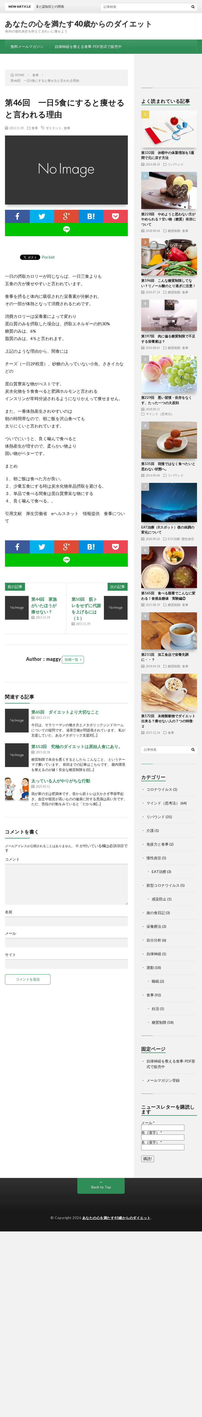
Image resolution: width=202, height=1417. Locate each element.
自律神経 (154, 954)
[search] (193, 7)
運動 (150, 967)
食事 (35, 127)
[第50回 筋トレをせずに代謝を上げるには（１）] (116, 608)
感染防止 (159, 899)
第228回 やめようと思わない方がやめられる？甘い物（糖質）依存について (168, 219)
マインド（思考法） (160, 413)
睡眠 (155, 981)
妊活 (155, 1008)
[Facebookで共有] (17, 216)
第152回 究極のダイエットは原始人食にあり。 (77, 746)
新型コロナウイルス (163, 885)
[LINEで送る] (66, 229)
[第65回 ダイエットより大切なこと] (17, 720)
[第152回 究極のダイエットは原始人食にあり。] (17, 755)
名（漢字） (151, 1142)
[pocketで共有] (115, 216)
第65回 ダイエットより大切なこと (65, 711)
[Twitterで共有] (42, 216)
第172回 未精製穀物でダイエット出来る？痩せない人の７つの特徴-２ (168, 721)
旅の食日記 (156, 912)
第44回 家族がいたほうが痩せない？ (44, 605)
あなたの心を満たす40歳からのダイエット (79, 23)
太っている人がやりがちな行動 (60, 780)
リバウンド (176, 164)
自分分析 (154, 940)
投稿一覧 (71, 659)
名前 (8, 912)
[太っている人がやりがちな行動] (17, 789)
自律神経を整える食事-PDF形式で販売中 (88, 46)
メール (10, 933)
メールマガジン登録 (163, 1080)
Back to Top (101, 1187)
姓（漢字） (151, 1132)
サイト (10, 955)
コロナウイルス (159, 789)
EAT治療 (174, 538)
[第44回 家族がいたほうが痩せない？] (17, 608)
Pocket (48, 256)
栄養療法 (154, 926)
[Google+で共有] (66, 216)
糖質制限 (174, 230)
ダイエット (54, 127)
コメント (12, 859)
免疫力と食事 (158, 844)
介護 (150, 830)
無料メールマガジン (27, 46)
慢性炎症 (187, 538)
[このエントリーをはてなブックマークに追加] (91, 216)
